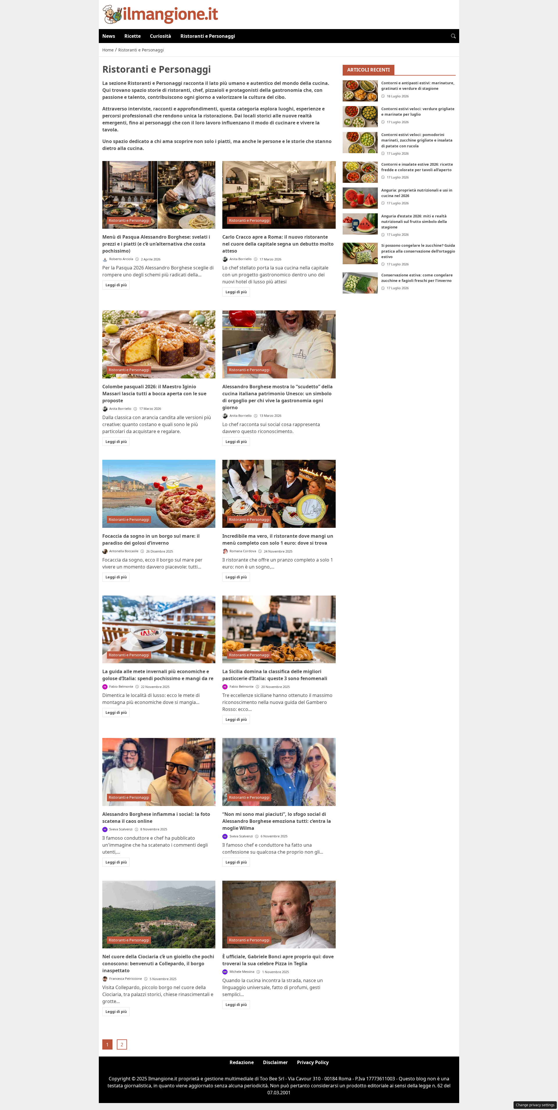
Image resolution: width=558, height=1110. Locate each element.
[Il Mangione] (160, 14)
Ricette (132, 36)
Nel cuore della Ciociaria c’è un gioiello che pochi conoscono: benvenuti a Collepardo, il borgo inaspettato (158, 963)
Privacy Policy (313, 1062)
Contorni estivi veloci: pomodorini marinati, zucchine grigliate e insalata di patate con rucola (417, 140)
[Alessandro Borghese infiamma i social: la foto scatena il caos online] (158, 772)
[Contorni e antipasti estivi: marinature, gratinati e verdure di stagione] (360, 91)
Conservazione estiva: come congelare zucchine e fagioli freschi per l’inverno (417, 277)
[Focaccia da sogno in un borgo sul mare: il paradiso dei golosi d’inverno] (158, 494)
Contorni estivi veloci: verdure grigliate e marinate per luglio (418, 111)
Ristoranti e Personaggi (207, 36)
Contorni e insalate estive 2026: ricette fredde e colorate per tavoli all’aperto (417, 167)
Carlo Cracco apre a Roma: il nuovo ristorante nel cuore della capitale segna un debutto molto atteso (278, 244)
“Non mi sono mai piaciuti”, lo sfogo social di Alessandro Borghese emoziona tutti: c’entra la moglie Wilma (276, 821)
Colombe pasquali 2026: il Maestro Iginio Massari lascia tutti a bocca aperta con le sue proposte (154, 393)
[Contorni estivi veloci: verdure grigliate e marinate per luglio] (360, 117)
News (108, 36)
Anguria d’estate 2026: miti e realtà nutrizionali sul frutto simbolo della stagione (414, 221)
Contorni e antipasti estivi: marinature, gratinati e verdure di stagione (418, 86)
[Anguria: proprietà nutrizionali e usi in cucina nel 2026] (360, 198)
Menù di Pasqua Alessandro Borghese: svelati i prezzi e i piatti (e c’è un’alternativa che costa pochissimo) (156, 244)
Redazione (242, 1062)
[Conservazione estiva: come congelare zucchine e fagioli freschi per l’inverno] (360, 283)
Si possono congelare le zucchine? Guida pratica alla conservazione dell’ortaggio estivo (418, 251)
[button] (453, 36)
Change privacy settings (535, 1104)
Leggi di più (116, 284)
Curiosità (160, 36)
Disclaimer (275, 1062)
